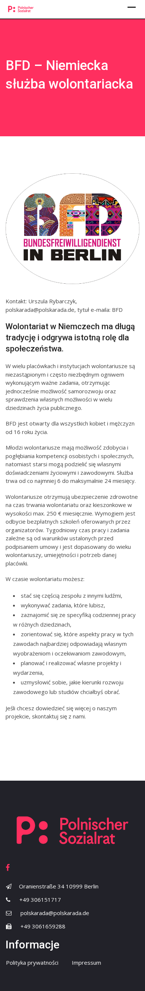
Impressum (86, 962)
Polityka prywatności (32, 962)
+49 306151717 (40, 899)
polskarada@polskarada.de (54, 913)
